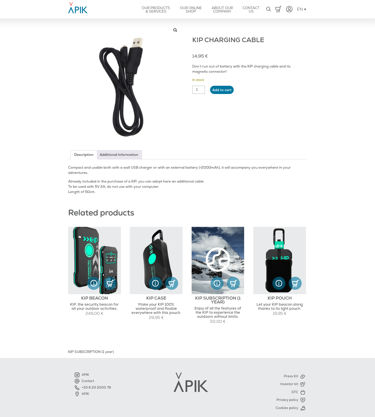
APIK (83, 375)
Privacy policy (287, 400)
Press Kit (291, 376)
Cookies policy (287, 408)
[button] (175, 30)
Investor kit (289, 384)
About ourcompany (222, 9)
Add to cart (222, 90)
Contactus (251, 9)
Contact (85, 381)
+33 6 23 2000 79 (94, 388)
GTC (294, 392)
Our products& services (156, 9)
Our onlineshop (191, 9)
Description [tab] (84, 155)
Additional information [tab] (119, 155)
